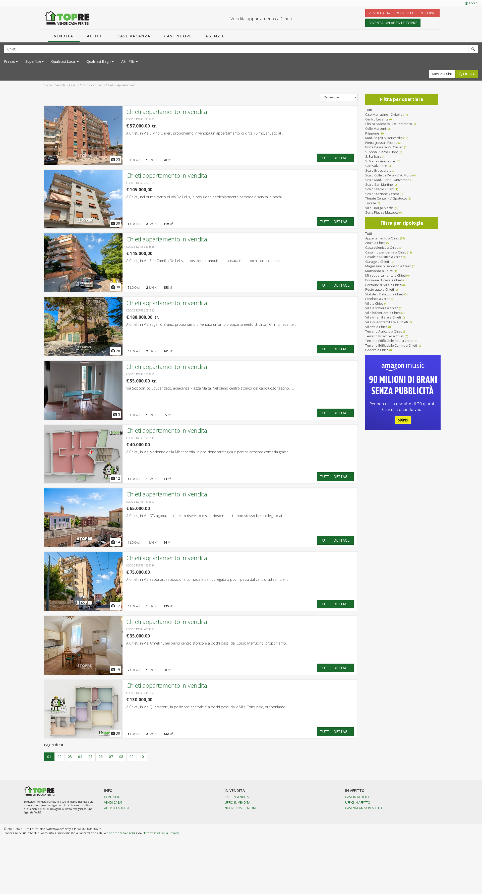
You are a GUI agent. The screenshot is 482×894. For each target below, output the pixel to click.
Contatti (111, 797)
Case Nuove (178, 35)
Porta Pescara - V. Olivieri (384, 147)
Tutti (368, 110)
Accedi (473, 3)
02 (59, 756)
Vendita (63, 35)
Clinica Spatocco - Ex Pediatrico (388, 123)
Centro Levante (377, 119)
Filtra (468, 74)
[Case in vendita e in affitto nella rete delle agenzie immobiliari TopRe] (67, 18)
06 (101, 756)
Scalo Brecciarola (378, 170)
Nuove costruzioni (240, 808)
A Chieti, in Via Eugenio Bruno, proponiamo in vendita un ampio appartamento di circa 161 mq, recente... (211, 324)
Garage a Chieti (377, 261)
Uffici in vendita (237, 802)
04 (80, 756)
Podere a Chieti (377, 350)
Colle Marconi (375, 128)
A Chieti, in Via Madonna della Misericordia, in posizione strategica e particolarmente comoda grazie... (208, 452)
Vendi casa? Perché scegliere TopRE (402, 13)
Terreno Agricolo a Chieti (383, 331)
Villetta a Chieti (376, 327)
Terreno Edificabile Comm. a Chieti (391, 345)
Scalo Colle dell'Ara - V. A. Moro (388, 175)
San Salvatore (376, 165)
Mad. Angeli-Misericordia (384, 138)
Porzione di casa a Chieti (384, 280)
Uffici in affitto (357, 802)
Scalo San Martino (379, 184)
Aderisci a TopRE (117, 808)
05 (90, 756)
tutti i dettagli (335, 157)
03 (70, 756)
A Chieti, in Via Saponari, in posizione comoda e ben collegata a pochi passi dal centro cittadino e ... (207, 579)
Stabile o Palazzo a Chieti (384, 294)
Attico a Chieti (375, 242)
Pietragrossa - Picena (381, 142)
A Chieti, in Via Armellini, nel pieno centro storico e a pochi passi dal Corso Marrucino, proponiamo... (207, 643)
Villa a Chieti (374, 303)
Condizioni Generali (121, 833)
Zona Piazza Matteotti (382, 212)
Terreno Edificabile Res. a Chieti (389, 340)
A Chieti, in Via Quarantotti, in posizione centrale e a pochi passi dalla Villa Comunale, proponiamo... (207, 707)
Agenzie (214, 35)
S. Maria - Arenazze (380, 161)
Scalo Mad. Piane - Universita (387, 179)
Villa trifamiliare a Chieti (383, 317)
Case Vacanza (134, 35)
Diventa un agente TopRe (393, 22)
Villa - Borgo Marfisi (379, 208)
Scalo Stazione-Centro (382, 193)
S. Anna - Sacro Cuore (381, 152)
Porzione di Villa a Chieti (383, 285)
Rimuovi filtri (442, 74)
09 (132, 756)
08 (121, 756)
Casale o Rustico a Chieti (383, 256)
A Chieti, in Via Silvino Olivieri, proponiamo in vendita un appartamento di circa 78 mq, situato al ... (205, 133)
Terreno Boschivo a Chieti (384, 336)
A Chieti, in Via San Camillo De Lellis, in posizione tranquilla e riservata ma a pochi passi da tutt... (203, 260)
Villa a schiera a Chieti (381, 308)
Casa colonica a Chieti (381, 247)
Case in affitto (357, 797)
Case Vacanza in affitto (364, 808)
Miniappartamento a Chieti (385, 275)
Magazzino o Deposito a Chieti (388, 266)
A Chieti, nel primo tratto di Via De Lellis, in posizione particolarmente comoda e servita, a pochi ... (205, 197)
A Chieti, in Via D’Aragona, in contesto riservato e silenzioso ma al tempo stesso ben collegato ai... (205, 515)
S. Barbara (373, 156)
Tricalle (370, 203)
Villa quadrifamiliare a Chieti (386, 322)
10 (142, 756)
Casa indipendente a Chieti (385, 252)
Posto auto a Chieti (379, 289)
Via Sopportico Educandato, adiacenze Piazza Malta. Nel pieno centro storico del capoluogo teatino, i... (210, 388)
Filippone (372, 133)
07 (111, 756)
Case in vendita (237, 797)
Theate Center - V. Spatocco (386, 198)
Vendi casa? (113, 802)
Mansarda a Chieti (379, 271)
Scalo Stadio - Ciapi (379, 189)
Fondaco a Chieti (377, 298)
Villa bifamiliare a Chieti (383, 312)
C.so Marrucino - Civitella (383, 114)
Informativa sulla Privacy (161, 833)
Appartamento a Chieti (382, 238)
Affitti (95, 35)
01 (49, 756)
